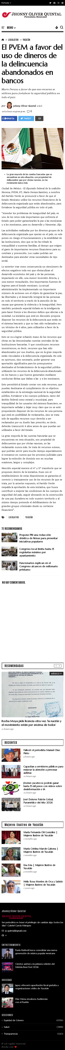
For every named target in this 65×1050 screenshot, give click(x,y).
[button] (6, 3)
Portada (5, 3)
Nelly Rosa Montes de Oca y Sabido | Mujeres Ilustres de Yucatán (43, 883)
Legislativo (13, 39)
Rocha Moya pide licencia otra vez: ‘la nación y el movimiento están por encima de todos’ (31, 723)
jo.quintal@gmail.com (15, 930)
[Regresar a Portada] (57, 1042)
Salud (6, 1027)
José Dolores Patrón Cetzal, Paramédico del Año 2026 (38, 801)
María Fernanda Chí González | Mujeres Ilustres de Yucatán (40, 834)
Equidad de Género (14, 1020)
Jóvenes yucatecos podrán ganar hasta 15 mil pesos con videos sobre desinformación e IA (43, 786)
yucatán (26, 39)
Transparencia (11, 1033)
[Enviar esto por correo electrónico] (39, 118)
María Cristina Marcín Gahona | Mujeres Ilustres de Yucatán (41, 850)
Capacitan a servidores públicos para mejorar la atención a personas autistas (43, 769)
